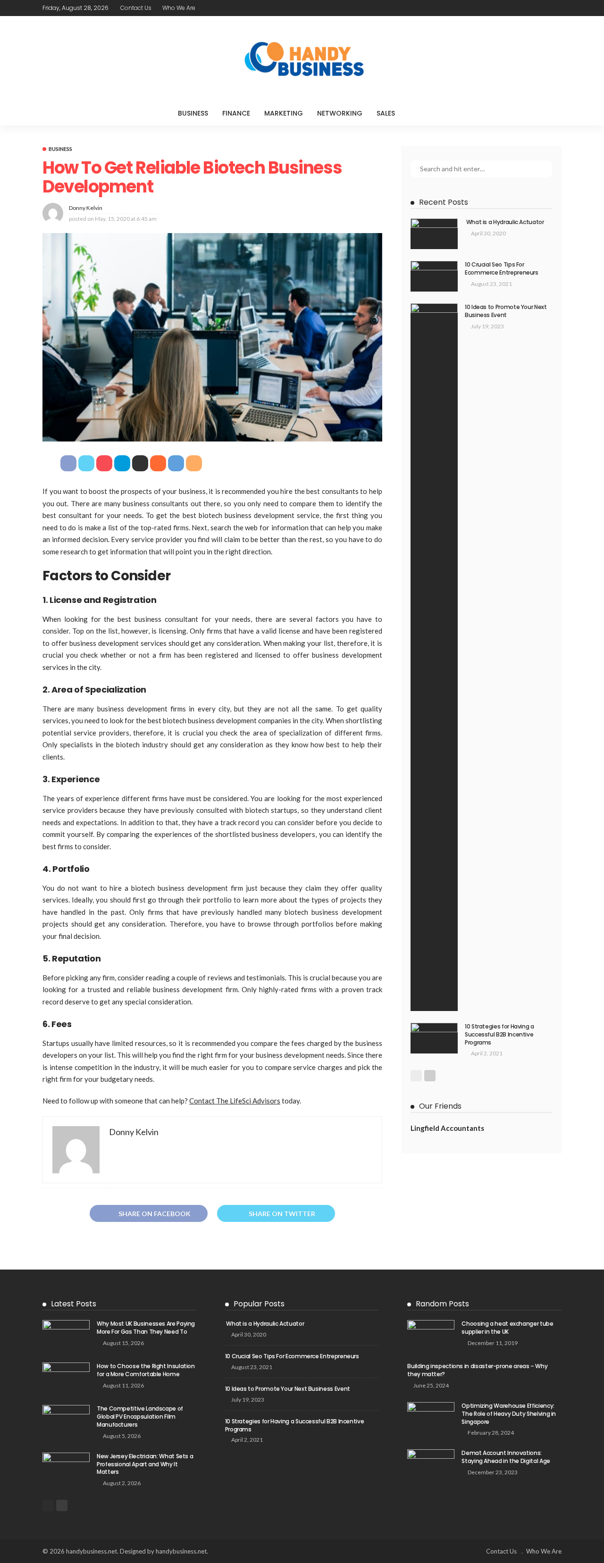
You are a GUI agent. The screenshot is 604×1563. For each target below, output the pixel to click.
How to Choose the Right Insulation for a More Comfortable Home (146, 1370)
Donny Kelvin (85, 207)
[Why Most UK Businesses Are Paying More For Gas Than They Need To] (66, 1335)
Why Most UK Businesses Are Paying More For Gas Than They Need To (146, 1328)
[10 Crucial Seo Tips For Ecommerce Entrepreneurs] (434, 276)
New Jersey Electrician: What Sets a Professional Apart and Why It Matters (145, 1464)
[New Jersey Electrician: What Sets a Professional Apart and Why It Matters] (66, 1468)
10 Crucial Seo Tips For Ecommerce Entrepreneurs (501, 268)
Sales (386, 113)
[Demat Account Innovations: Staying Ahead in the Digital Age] (430, 1464)
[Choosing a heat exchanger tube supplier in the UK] (430, 1335)
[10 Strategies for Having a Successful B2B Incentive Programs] (434, 1038)
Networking (339, 113)
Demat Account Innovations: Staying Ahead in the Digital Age (505, 1457)
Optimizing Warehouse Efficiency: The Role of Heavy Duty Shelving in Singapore (508, 1414)
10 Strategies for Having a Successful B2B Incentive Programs (499, 1034)
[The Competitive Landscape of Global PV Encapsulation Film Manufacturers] (66, 1420)
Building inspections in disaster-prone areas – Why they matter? (477, 1370)
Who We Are (178, 8)
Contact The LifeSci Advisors (234, 1100)
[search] (421, 113)
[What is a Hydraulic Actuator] (434, 233)
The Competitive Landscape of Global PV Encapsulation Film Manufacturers (140, 1416)
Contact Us (135, 8)
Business (193, 113)
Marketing (283, 113)
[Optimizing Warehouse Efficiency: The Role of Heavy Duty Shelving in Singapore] (430, 1417)
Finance (236, 113)
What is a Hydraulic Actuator (504, 222)
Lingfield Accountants (447, 1128)
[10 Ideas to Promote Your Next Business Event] (434, 657)
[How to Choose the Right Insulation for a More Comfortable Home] (66, 1377)
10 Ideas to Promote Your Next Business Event (506, 311)
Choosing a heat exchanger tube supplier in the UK (507, 1328)
